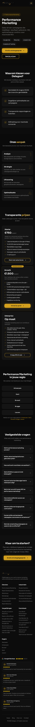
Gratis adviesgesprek (13, 50)
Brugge (18, 419)
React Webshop (6, 604)
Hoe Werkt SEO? (24, 627)
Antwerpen (24, 417)
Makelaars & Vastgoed (25, 596)
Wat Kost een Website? (25, 634)
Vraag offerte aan (16, 355)
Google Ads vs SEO (7, 619)
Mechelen (5, 642)
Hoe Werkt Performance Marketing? (23, 613)
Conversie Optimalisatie (9, 598)
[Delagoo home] (8, 3)
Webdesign (5, 596)
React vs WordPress (8, 616)
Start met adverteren (16, 260)
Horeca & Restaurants (25, 598)
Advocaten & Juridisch (25, 593)
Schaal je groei (16, 306)
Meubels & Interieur (24, 590)
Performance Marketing (9, 588)
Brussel (13, 419)
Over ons (19, 718)
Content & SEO (6, 601)
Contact (26, 718)
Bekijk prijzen (10, 56)
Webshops (5, 593)
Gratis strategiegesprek (16, 558)
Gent (29, 417)
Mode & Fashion (23, 588)
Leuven (22, 419)
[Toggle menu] (31, 3)
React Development (8, 590)
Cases (8, 718)
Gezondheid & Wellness (25, 601)
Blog (13, 718)
